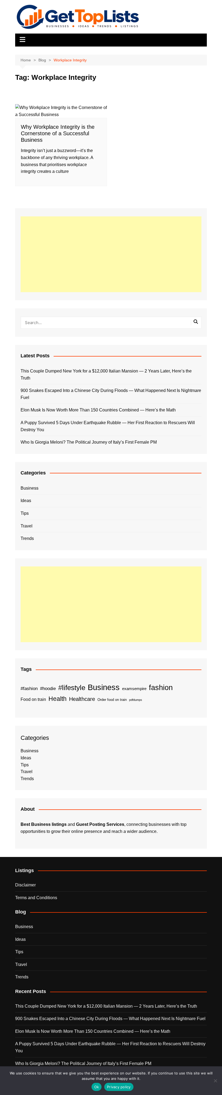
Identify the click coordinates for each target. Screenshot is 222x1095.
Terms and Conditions (36, 897)
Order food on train (112, 700)
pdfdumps (135, 699)
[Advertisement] (111, 254)
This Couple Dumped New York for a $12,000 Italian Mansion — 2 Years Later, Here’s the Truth (106, 374)
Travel (26, 526)
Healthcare (82, 699)
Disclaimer (25, 885)
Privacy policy (119, 1087)
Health (57, 698)
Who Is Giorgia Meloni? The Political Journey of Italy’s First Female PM (89, 442)
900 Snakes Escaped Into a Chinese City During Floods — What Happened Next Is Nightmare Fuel (111, 394)
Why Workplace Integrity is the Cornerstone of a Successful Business (57, 133)
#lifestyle (71, 688)
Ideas (26, 500)
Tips (25, 513)
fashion (161, 688)
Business (29, 488)
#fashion (29, 688)
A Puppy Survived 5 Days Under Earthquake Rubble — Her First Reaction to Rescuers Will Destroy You (108, 426)
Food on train (33, 699)
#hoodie (48, 688)
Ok (96, 1087)
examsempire (134, 689)
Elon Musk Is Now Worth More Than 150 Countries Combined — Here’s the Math (98, 410)
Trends (27, 538)
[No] (215, 1080)
